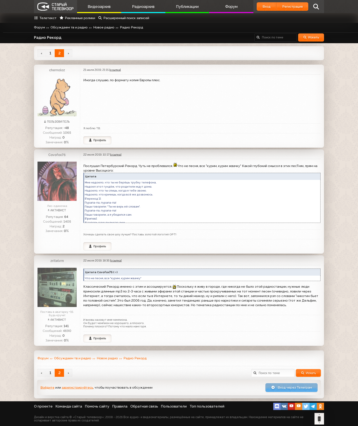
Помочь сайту (97, 406)
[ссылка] (115, 69)
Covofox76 (57, 155)
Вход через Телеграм (294, 387)
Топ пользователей (207, 406)
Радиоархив (143, 6)
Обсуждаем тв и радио (69, 27)
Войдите (47, 387)
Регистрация (292, 7)
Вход (266, 7)
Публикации (187, 6)
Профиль (99, 140)
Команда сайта (69, 406)
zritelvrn (57, 261)
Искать (313, 37)
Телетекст (48, 18)
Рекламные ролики (80, 18)
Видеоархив (99, 6)
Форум (231, 6)
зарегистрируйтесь (77, 387)
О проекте (43, 406)
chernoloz (57, 70)
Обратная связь (144, 406)
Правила (119, 406)
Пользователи (174, 406)
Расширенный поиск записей (126, 18)
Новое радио (103, 27)
